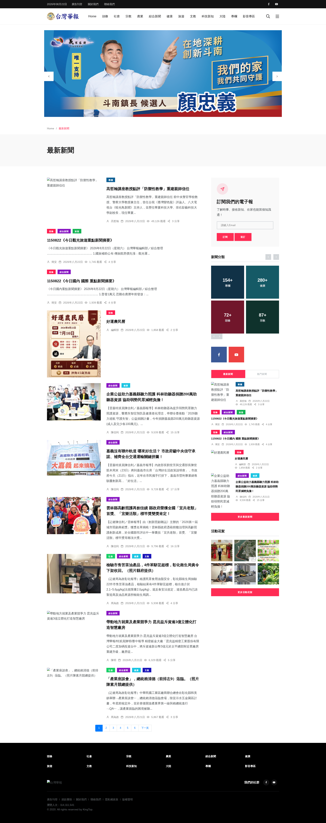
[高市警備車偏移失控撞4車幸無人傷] (245, 573)
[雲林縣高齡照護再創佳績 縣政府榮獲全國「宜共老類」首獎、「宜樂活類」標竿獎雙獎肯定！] (74, 515)
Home (92, 16)
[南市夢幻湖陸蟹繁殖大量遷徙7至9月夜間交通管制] (245, 550)
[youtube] (276, 4)
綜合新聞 (155, 16)
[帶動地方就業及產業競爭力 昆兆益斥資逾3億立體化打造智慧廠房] (74, 616)
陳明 (113, 660)
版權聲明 (127, 799)
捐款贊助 (67, 799)
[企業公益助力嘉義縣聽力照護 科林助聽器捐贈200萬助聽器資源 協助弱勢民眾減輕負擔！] (74, 401)
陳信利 (115, 432)
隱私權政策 (111, 799)
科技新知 (208, 16)
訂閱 (225, 237)
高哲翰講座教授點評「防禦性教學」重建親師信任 (147, 189)
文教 (193, 16)
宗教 (128, 16)
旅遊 (181, 16)
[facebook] (268, 4)
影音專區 (249, 16)
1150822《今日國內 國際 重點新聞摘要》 (81, 281)
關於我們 (93, 4)
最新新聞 (228, 374)
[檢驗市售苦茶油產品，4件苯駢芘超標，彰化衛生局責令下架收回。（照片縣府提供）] (74, 573)
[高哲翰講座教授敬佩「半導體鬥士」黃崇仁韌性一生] (221, 573)
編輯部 (115, 329)
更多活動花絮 (245, 592)
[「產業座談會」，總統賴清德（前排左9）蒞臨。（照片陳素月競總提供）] (74, 673)
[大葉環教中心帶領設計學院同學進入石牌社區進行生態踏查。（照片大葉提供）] (268, 573)
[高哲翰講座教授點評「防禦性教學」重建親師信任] (74, 183)
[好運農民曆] (74, 343)
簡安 (54, 261)
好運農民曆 (115, 321)
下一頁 (145, 728)
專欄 (234, 16)
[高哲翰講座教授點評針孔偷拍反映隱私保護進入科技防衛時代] (221, 550)
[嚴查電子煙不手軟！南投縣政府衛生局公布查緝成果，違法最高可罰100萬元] (268, 550)
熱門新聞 (262, 374)
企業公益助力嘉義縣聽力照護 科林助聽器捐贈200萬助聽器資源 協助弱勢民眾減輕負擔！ (257, 486)
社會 (117, 16)
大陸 (222, 16)
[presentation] (49, 76)
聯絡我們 (109, 4)
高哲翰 (115, 221)
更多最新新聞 (245, 516)
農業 (140, 16)
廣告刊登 (77, 4)
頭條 (105, 16)
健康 (170, 16)
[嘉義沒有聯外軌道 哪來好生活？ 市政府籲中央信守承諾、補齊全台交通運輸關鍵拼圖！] (74, 458)
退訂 (243, 237)
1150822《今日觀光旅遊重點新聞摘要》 (80, 240)
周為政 (115, 603)
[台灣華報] (63, 16)
